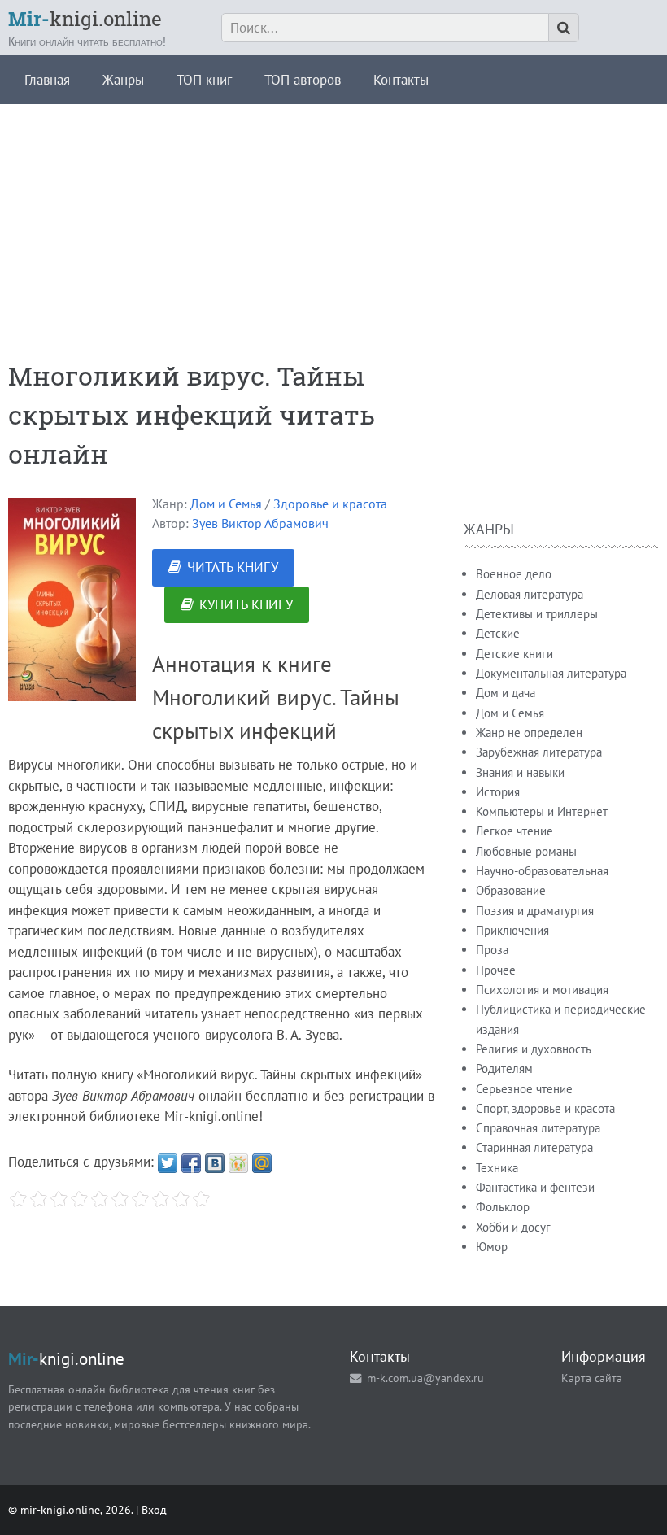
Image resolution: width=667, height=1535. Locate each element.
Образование (511, 890)
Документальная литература (551, 673)
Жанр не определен (529, 732)
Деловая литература (529, 594)
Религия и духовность (533, 1049)
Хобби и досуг (513, 1227)
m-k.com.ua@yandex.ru (425, 1377)
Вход (154, 1509)
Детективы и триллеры (537, 613)
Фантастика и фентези (535, 1187)
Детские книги (514, 653)
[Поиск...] (563, 27)
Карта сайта (591, 1377)
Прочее (496, 970)
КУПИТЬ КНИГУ (246, 604)
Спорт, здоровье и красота (545, 1108)
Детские (498, 633)
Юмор (492, 1246)
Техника (497, 1167)
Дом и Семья (226, 503)
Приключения (512, 930)
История (498, 792)
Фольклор (503, 1206)
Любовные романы (526, 851)
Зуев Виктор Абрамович (260, 523)
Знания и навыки (520, 772)
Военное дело (513, 574)
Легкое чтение (514, 831)
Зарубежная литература (539, 752)
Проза (492, 949)
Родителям (504, 1068)
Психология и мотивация (542, 989)
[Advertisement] (333, 218)
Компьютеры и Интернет (542, 811)
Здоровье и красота (330, 503)
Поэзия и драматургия (535, 910)
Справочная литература (538, 1128)
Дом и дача (505, 692)
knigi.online (85, 19)
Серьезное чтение (524, 1089)
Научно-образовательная (542, 871)
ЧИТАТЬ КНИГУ (232, 567)
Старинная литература (534, 1147)
